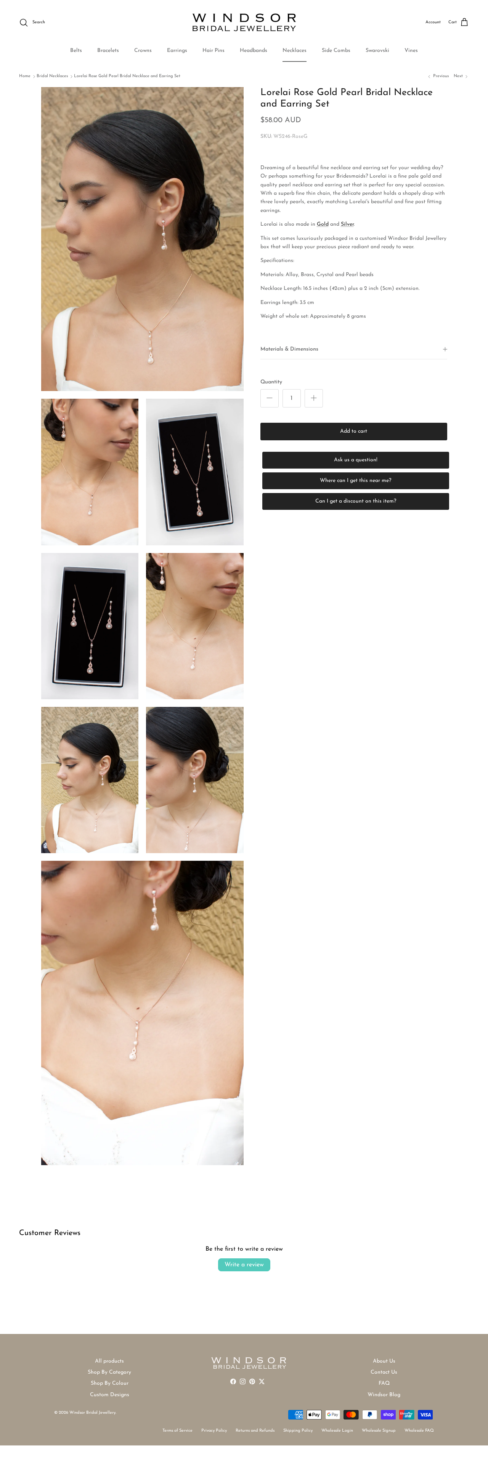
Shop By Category (109, 1372)
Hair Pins (213, 50)
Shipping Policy (298, 1431)
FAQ (384, 1383)
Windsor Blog (384, 1395)
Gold (323, 224)
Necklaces (295, 50)
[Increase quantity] (314, 398)
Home (24, 76)
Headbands (253, 50)
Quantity (271, 382)
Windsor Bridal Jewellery (92, 1413)
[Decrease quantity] (269, 398)
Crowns (143, 50)
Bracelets (108, 50)
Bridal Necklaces (52, 76)
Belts (76, 50)
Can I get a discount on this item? (355, 501)
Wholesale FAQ (419, 1431)
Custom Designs (109, 1395)
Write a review (244, 1265)
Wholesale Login (337, 1431)
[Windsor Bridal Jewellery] (244, 22)
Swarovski (377, 50)
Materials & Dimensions (289, 349)
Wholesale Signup (379, 1431)
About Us (384, 1361)
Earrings (177, 50)
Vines (411, 50)
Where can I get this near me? (355, 480)
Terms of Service (177, 1431)
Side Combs (336, 50)
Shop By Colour (109, 1383)
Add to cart (353, 431)
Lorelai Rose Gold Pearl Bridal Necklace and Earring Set (127, 76)
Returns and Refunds (255, 1431)
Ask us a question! (355, 459)
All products (109, 1361)
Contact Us (384, 1372)
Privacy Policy (214, 1431)
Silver (347, 224)
